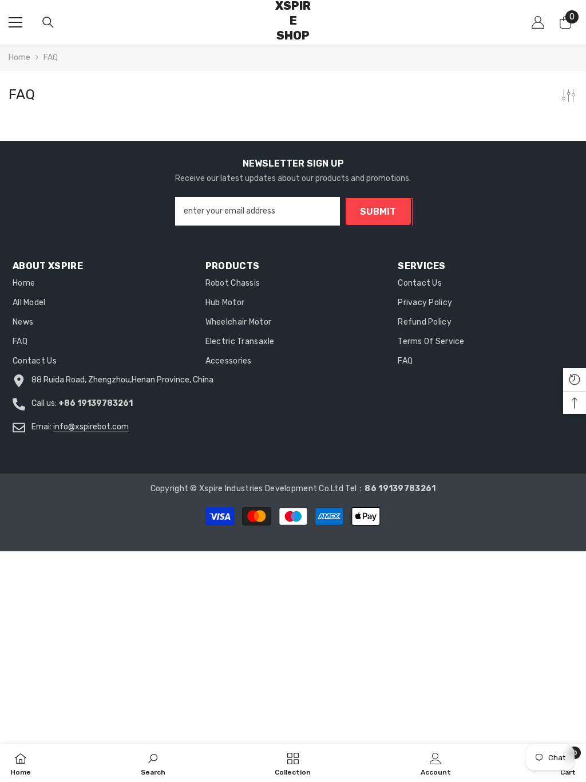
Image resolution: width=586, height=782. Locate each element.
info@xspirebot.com (91, 427)
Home (19, 57)
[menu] (15, 22)
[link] (153, 763)
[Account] (538, 22)
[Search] (48, 22)
